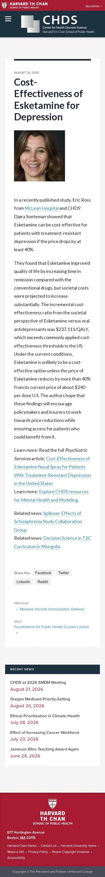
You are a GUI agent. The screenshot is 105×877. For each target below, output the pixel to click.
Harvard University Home (78, 846)
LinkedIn (23, 581)
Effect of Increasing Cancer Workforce (44, 732)
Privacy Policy (38, 852)
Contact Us (49, 846)
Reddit (42, 581)
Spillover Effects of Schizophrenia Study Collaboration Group (48, 521)
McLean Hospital (41, 208)
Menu (8, 18)
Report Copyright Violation (70, 852)
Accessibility (16, 858)
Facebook (43, 572)
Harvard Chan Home (21, 846)
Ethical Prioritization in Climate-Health (45, 716)
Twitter (63, 572)
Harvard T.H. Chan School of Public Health (52, 812)
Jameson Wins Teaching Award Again (44, 749)
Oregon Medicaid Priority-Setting (40, 699)
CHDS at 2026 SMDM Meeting (38, 682)
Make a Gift (15, 852)
